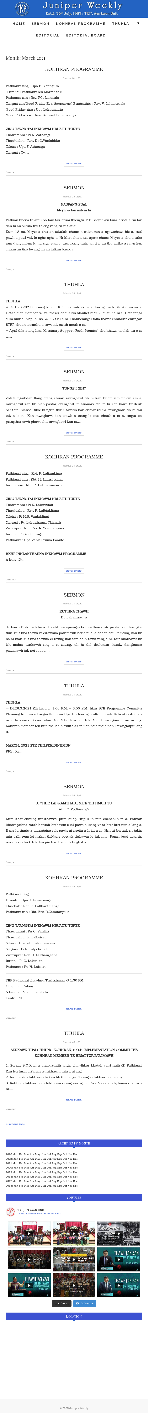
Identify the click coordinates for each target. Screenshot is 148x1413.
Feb (21, 1154)
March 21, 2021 (72, 380)
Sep (59, 1163)
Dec (75, 1163)
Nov (70, 1163)
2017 (9, 1181)
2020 (9, 1167)
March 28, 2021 (72, 78)
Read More (74, 163)
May (37, 1163)
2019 (9, 1172)
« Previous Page (15, 1123)
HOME (19, 24)
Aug (54, 1163)
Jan (15, 1154)
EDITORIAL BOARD (86, 35)
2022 (9, 1158)
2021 (9, 1163)
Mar (26, 1154)
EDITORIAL (48, 35)
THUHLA (120, 24)
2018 (9, 1176)
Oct (65, 1163)
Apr (32, 1154)
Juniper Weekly (78, 1408)
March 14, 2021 (72, 795)
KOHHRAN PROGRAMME (81, 24)
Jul (49, 1163)
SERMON (41, 24)
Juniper (11, 172)
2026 (9, 1154)
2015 (9, 1185)
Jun (43, 1163)
